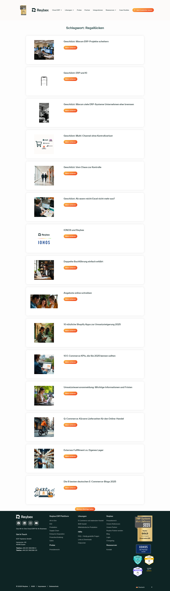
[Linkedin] (24, 523)
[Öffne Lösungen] (73, 10)
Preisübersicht (54, 549)
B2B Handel (82, 524)
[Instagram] (30, 523)
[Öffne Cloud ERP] (61, 10)
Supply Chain (54, 530)
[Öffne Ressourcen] (115, 10)
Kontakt (109, 549)
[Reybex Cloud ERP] (149, 572)
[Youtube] (36, 523)
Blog (108, 534)
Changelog (110, 540)
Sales (51, 540)
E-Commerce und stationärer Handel (91, 520)
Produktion (53, 527)
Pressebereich (111, 520)
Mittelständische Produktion (87, 527)
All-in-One (53, 520)
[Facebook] (18, 523)
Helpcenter (82, 543)
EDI (50, 524)
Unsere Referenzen (113, 524)
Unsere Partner (111, 527)
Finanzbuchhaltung (56, 537)
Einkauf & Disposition (57, 534)
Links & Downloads (85, 539)
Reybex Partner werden (114, 530)
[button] (85, 509)
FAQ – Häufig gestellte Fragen (88, 536)
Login (108, 537)
